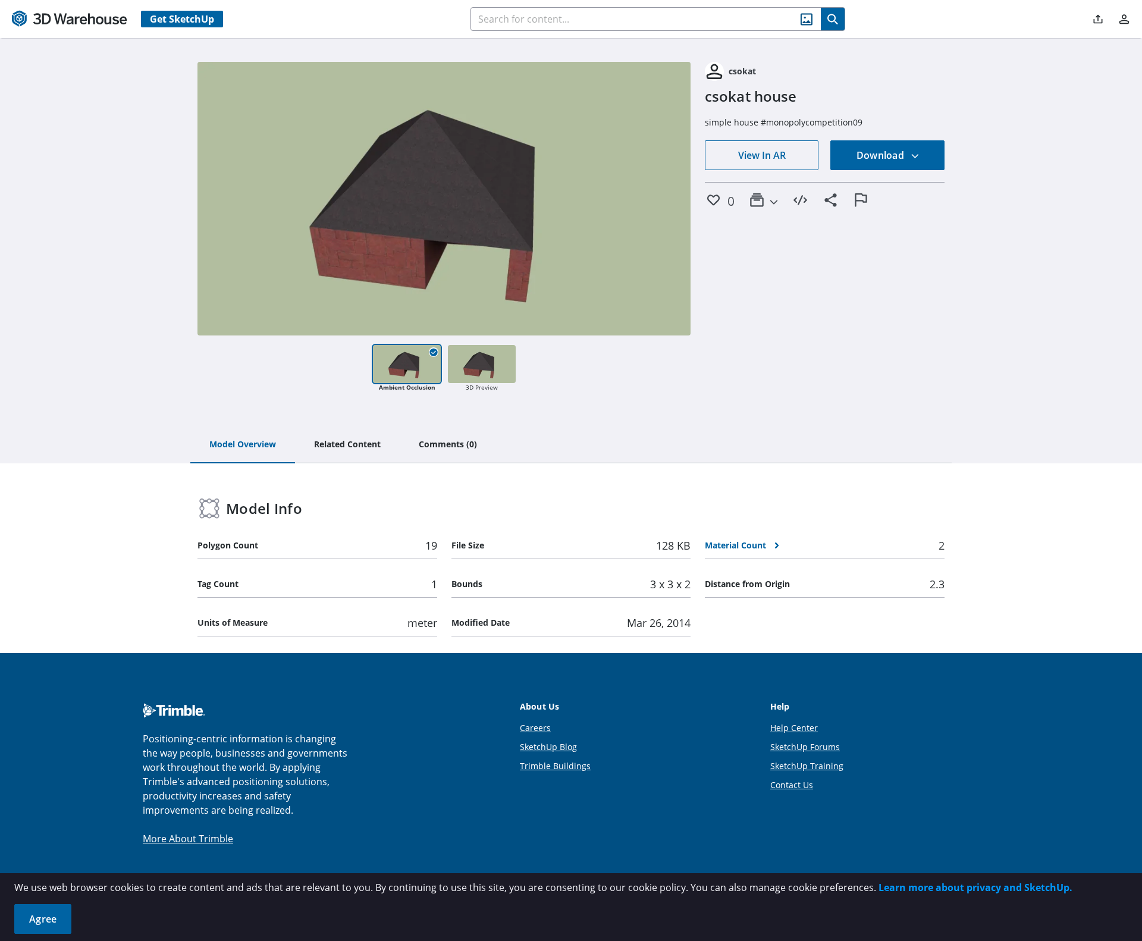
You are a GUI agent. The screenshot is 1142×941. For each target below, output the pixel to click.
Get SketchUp (182, 19)
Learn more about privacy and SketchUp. (975, 887)
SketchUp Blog (548, 746)
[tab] (242, 444)
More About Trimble (188, 838)
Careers (535, 727)
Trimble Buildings (555, 765)
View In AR (762, 155)
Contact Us (791, 785)
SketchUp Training (806, 765)
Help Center (794, 727)
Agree (43, 919)
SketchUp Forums (805, 746)
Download (881, 155)
